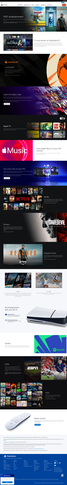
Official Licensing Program (48, 470)
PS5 (6, 2)
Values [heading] (25, 460)
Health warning (46, 466)
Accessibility (26, 463)
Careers (5, 463)
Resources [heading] (45, 460)
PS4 (14, 463)
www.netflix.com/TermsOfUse (8, 442)
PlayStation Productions (7, 466)
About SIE (5, 462)
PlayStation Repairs (37, 466)
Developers (45, 467)
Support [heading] (35, 460)
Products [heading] (15, 460)
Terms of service (46, 462)
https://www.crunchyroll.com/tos (39, 448)
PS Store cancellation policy (48, 463)
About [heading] (5, 460)
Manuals (35, 470)
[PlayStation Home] (1, 2)
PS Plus (12, 2)
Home (4, 458)
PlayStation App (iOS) (57, 467)
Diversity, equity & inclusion (28, 466)
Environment (26, 462)
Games (9, 2)
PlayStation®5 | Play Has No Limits (11, 458)
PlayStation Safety (36, 463)
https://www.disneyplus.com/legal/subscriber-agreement (12, 437)
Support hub (36, 462)
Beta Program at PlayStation (58, 471)
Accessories (15, 2)
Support (22, 2)
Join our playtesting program (58, 470)
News (19, 2)
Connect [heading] (55, 460)
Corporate (5, 467)
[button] (6, 104)
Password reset (36, 467)
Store (3, 2)
